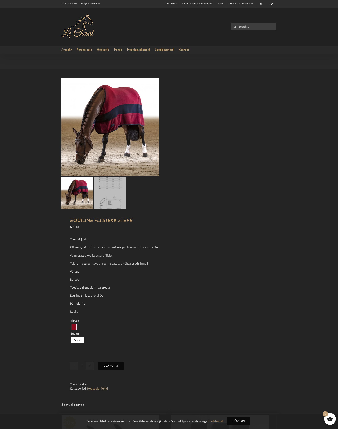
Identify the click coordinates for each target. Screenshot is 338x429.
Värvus (75, 320)
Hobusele (93, 388)
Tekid (104, 388)
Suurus (75, 333)
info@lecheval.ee (90, 3)
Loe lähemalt (216, 421)
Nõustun (238, 421)
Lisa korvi (110, 365)
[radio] (74, 327)
